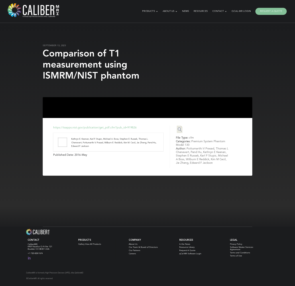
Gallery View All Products (89, 244)
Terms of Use (236, 256)
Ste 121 (48, 247)
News (185, 11)
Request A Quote (271, 11)
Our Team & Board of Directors (143, 247)
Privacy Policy (236, 244)
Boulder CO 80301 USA (38, 249)
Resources (201, 11)
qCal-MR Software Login (190, 254)
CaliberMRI (32, 244)
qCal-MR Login (241, 11)
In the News (184, 244)
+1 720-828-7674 (35, 253)
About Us (169, 11)
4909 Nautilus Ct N (36, 247)
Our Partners (134, 250)
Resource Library (187, 247)
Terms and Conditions (240, 253)
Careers (132, 254)
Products (148, 11)
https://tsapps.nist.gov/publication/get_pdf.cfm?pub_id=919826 (95, 127)
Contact (218, 11)
